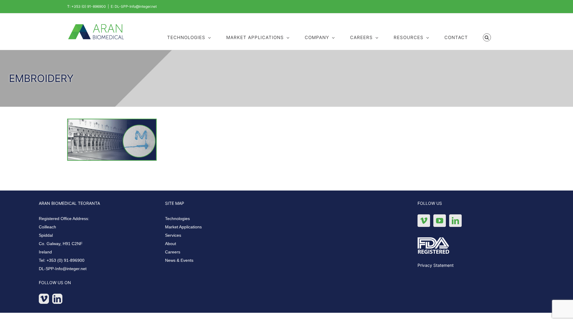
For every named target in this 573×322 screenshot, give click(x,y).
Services (173, 235)
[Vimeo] (44, 299)
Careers (172, 252)
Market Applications (183, 227)
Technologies (177, 218)
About (170, 243)
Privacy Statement (436, 265)
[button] (487, 36)
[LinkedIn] (57, 299)
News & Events (179, 260)
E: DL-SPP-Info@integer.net (134, 6)
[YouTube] (439, 220)
